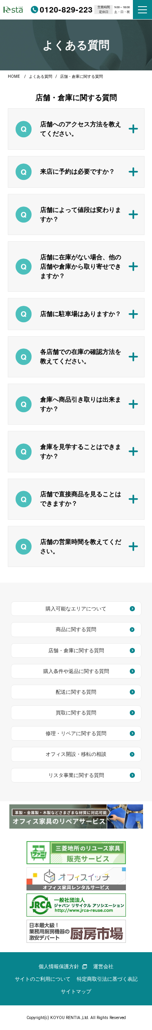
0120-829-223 (66, 9)
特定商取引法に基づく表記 (107, 979)
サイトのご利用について (43, 979)
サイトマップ (76, 991)
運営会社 (103, 966)
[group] (76, 816)
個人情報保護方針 (59, 966)
